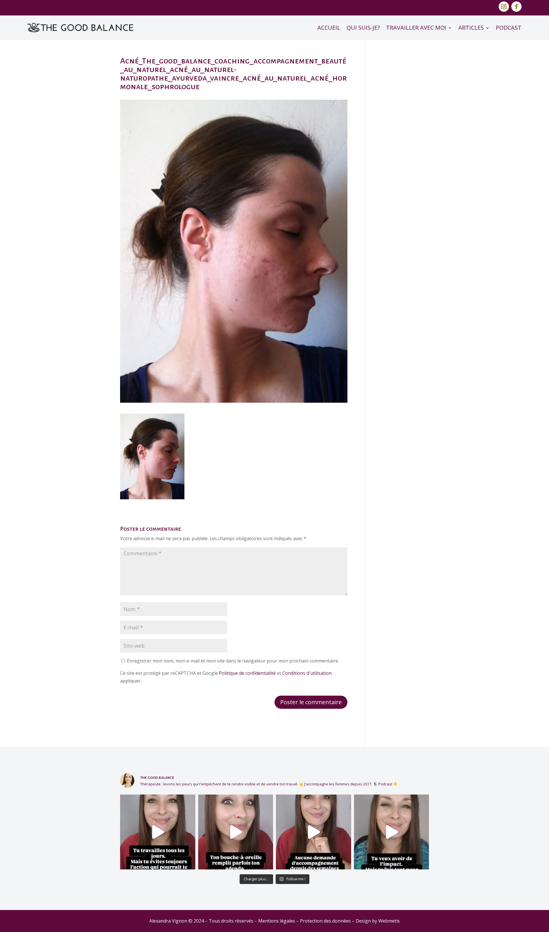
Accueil (328, 27)
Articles (471, 27)
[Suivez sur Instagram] (504, 6)
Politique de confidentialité (247, 673)
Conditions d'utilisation (307, 673)
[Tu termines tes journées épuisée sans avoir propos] (157, 832)
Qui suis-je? (363, 27)
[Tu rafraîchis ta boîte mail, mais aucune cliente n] (313, 832)
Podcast (509, 27)
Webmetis (389, 921)
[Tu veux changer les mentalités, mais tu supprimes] (391, 832)
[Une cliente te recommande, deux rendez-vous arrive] (235, 832)
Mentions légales (276, 921)
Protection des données (325, 921)
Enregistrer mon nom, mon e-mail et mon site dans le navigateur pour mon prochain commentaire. (233, 661)
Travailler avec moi (416, 27)
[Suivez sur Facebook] (516, 6)
